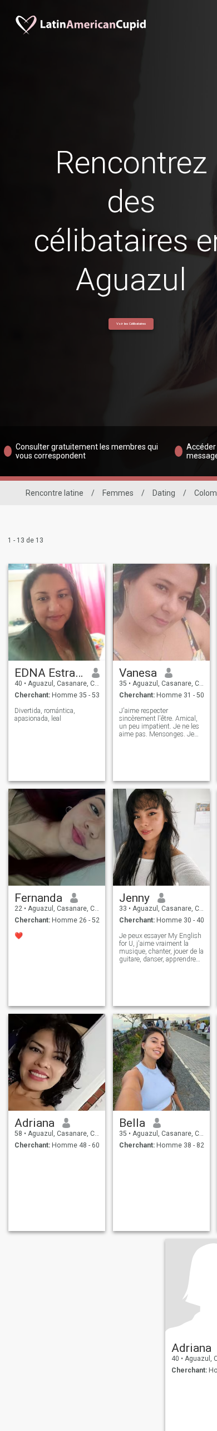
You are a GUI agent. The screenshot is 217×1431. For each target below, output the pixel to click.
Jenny (134, 898)
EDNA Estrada (49, 673)
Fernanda (38, 898)
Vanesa (138, 673)
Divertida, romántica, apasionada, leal (44, 714)
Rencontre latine (54, 493)
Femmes (118, 493)
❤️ (18, 936)
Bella (132, 1123)
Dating (163, 493)
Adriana (34, 1123)
